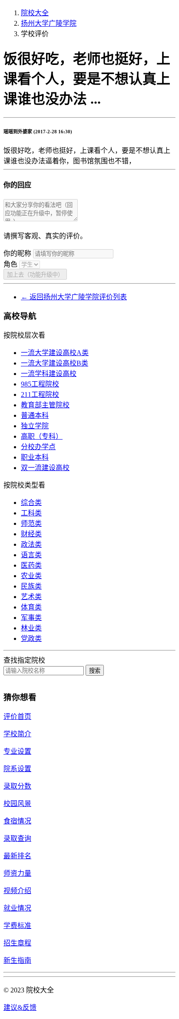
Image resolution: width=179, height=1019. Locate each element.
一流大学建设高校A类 (55, 352)
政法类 (31, 544)
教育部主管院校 (45, 405)
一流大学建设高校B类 (54, 363)
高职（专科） (42, 436)
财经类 (31, 534)
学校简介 (17, 734)
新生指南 (17, 960)
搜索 (94, 670)
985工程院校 (40, 384)
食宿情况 (17, 821)
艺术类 (31, 596)
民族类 (31, 586)
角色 (10, 264)
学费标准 (17, 925)
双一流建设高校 (45, 467)
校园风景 (17, 803)
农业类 (31, 575)
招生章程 (17, 943)
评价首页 (17, 716)
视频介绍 (17, 890)
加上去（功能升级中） (35, 274)
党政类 (31, 638)
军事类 (31, 617)
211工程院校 (40, 394)
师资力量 (17, 873)
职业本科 (35, 457)
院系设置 (17, 768)
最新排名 (17, 856)
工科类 (31, 513)
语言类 (31, 555)
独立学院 (35, 426)
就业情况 (17, 908)
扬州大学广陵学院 (48, 23)
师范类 (31, 523)
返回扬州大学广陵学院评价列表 (74, 297)
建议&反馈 (19, 1007)
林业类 (31, 628)
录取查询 (17, 838)
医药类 (31, 565)
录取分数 (17, 786)
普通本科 (35, 415)
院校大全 (35, 13)
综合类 (31, 502)
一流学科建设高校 (48, 373)
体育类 (31, 607)
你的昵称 (17, 253)
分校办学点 (38, 446)
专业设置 (17, 751)
